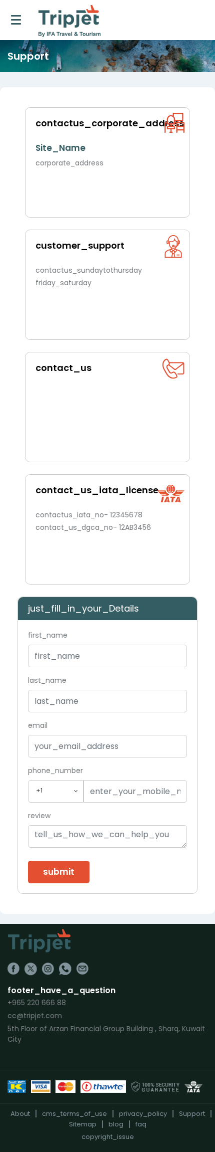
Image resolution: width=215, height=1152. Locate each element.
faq (141, 1124)
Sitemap (82, 1124)
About (20, 1113)
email (38, 725)
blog (116, 1124)
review (39, 816)
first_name (48, 635)
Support (192, 1113)
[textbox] (55, 791)
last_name (47, 680)
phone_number (55, 770)
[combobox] (56, 791)
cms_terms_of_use (74, 1113)
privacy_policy (143, 1113)
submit (58, 872)
